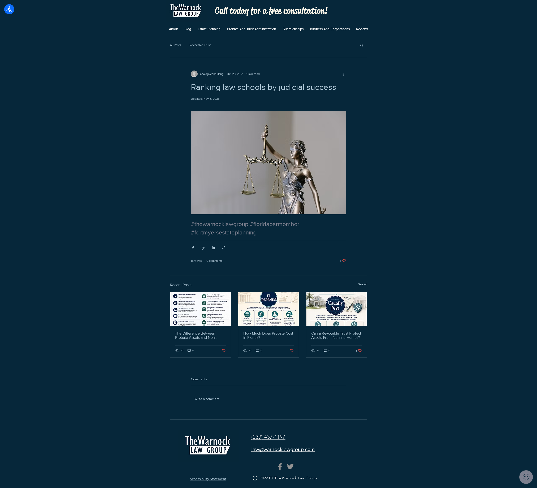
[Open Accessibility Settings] (9, 9)
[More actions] (343, 73)
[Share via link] (224, 248)
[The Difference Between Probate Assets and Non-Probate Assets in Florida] (200, 309)
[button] (362, 45)
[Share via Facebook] (193, 248)
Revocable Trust (200, 45)
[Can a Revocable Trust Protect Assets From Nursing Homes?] (336, 309)
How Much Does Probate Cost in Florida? (268, 335)
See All (362, 284)
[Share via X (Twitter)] (203, 248)
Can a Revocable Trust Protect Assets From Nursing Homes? (336, 335)
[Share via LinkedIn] (213, 248)
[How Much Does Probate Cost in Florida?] (268, 309)
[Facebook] (280, 466)
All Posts (175, 45)
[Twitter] (290, 466)
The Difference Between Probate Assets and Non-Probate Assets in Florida (195, 335)
